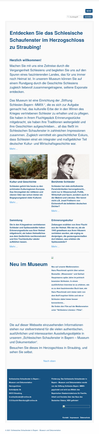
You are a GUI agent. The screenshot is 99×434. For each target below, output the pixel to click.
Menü (88, 11)
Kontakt (90, 424)
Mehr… (14, 148)
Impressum (81, 424)
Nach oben (49, 360)
